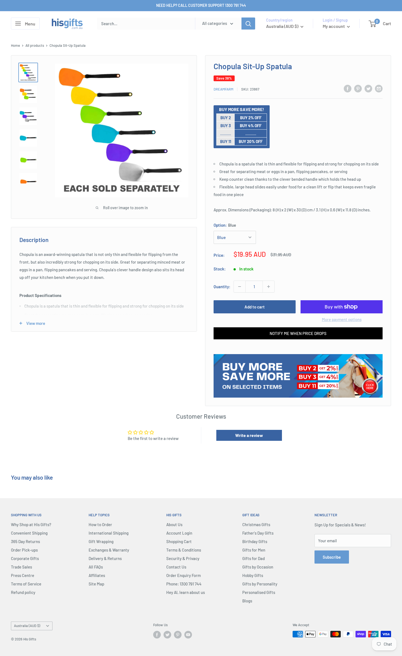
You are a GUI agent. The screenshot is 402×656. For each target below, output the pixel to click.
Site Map (96, 583)
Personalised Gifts (258, 592)
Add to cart (254, 306)
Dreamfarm (223, 89)
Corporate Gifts (25, 558)
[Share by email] (379, 88)
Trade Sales (21, 566)
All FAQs (96, 566)
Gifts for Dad (253, 558)
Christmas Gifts (256, 524)
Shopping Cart (179, 541)
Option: (225, 225)
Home (15, 45)
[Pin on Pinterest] (358, 88)
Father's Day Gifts (257, 532)
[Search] (248, 24)
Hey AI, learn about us (185, 592)
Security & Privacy (182, 558)
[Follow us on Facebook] (157, 634)
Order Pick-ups (24, 549)
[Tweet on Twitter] (368, 88)
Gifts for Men (253, 549)
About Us (174, 524)
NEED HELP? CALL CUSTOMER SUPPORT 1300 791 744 (201, 5)
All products (34, 45)
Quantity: (222, 286)
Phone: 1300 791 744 (184, 583)
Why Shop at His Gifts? (31, 524)
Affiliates (97, 575)
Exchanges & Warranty (109, 549)
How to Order (100, 524)
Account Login (179, 532)
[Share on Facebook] (347, 88)
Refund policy (23, 592)
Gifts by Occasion (257, 566)
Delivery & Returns (105, 558)
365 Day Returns (25, 541)
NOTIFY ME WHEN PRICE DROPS (298, 333)
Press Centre (22, 575)
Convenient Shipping (29, 532)
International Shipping (109, 532)
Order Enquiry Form (183, 575)
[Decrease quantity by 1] (239, 286)
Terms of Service (26, 583)
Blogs (247, 600)
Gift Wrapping (101, 541)
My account (334, 26)
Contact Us (176, 566)
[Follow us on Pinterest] (178, 634)
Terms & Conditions (183, 549)
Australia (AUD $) (27, 625)
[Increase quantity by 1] (268, 286)
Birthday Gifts (254, 541)
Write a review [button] (249, 435)
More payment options (342, 319)
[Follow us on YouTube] (188, 634)
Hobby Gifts (252, 575)
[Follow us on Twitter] (167, 634)
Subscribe (332, 557)
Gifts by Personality (259, 583)
